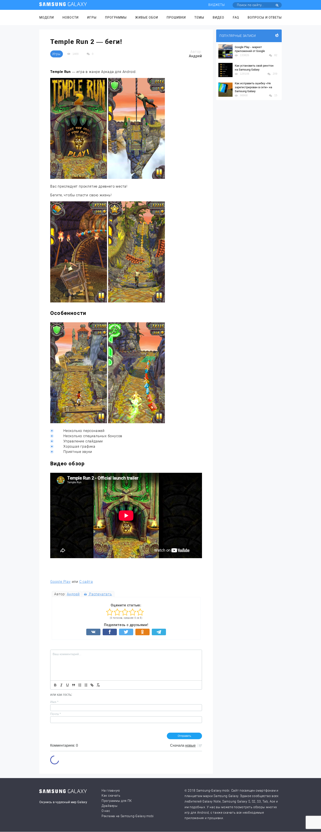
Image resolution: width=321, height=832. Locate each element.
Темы (199, 17)
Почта (55, 714)
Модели (46, 17)
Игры (92, 17)
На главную (111, 790)
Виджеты (216, 5)
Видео (218, 17)
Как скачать (111, 795)
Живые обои (146, 17)
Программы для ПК (117, 800)
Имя (54, 702)
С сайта (86, 582)
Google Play (60, 582)
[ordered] (80, 685)
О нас (106, 810)
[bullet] (86, 685)
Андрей (73, 594)
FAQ (236, 17)
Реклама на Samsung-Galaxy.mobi (128, 816)
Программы (116, 17)
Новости (70, 17)
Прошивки (176, 17)
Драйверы (110, 805)
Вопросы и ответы (265, 17)
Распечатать (100, 594)
